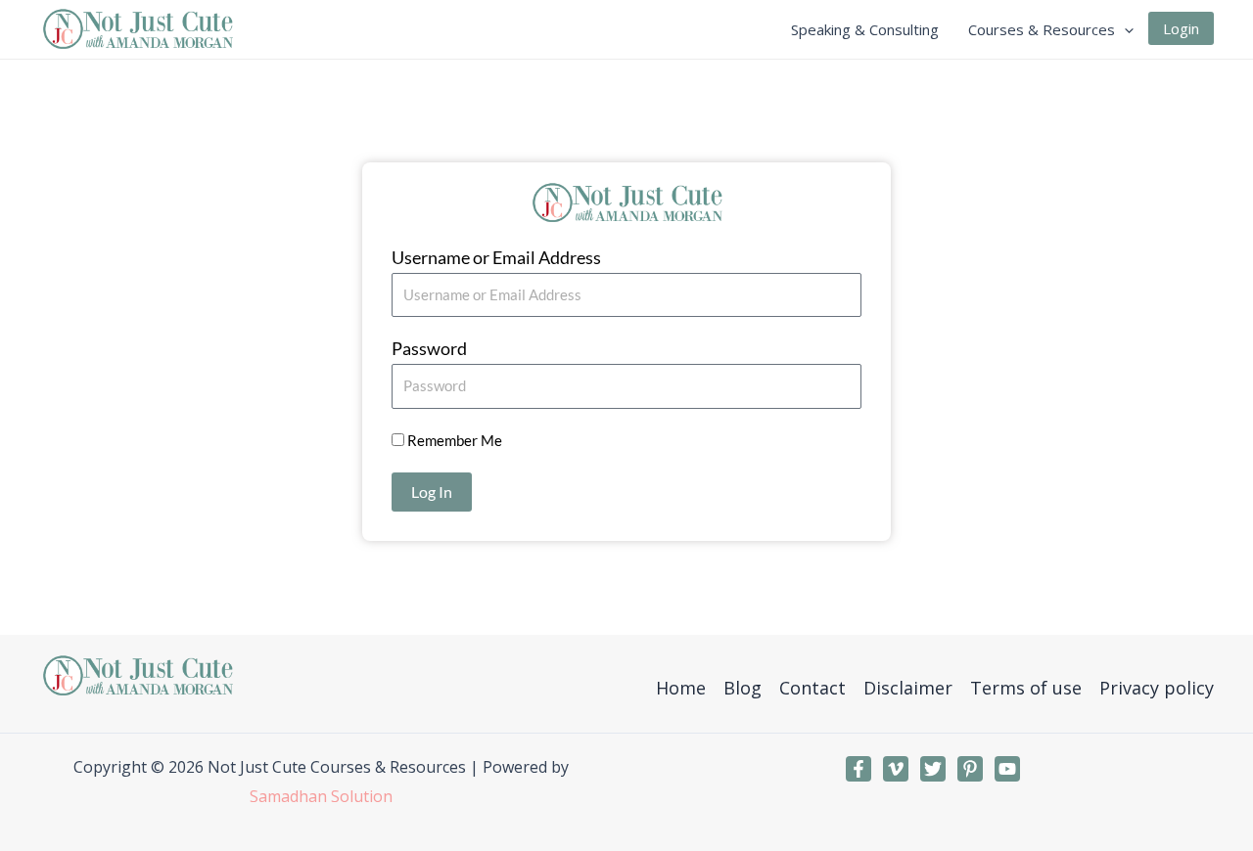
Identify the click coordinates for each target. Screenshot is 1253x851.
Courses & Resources (1041, 29)
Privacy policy (1156, 687)
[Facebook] (858, 769)
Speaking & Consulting (865, 29)
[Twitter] (933, 769)
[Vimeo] (895, 769)
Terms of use (1026, 687)
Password (429, 348)
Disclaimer (907, 687)
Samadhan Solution (321, 796)
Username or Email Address (496, 257)
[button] (1124, 29)
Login (1181, 28)
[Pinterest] (970, 769)
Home (681, 687)
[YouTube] (1007, 769)
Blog (742, 687)
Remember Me (453, 440)
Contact (812, 687)
